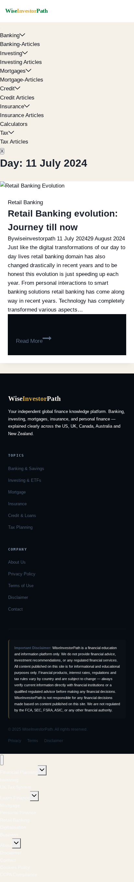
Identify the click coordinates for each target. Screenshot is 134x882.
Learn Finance (15, 797)
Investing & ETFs (24, 480)
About (6, 845)
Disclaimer (18, 597)
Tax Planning (20, 527)
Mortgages (13, 71)
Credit (7, 88)
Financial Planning (19, 772)
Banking (10, 35)
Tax (4, 133)
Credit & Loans (22, 515)
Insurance (12, 106)
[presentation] (67, 185)
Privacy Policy (21, 573)
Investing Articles (21, 62)
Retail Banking (25, 202)
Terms (32, 740)
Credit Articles (17, 98)
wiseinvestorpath (34, 239)
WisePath (26, 11)
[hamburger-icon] (0, 28)
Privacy (14, 740)
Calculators (14, 124)
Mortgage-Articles (21, 80)
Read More (33, 341)
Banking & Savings (26, 468)
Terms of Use (21, 585)
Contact (15, 609)
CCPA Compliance (18, 874)
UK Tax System (15, 787)
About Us (17, 562)
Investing (11, 53)
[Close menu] (2, 760)
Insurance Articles (22, 115)
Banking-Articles (20, 44)
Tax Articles (14, 142)
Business (9, 834)
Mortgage (17, 492)
